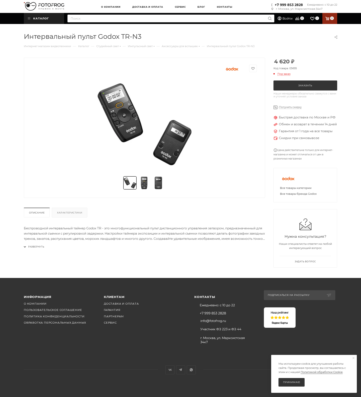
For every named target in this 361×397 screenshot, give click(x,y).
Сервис (110, 322)
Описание (36, 212)
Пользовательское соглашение (53, 310)
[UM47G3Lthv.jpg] (145, 124)
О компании (35, 303)
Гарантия (112, 310)
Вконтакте (169, 369)
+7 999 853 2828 (289, 5)
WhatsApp (191, 369)
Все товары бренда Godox (298, 193)
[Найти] (269, 18)
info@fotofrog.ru (213, 321)
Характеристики (69, 212)
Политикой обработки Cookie (322, 372)
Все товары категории (295, 188)
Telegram (180, 369)
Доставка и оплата (121, 303)
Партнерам (114, 316)
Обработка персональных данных (55, 322)
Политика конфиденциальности (54, 316)
